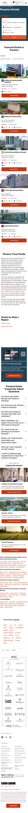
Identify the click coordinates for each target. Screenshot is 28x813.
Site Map (16, 768)
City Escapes (3, 561)
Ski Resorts (13, 565)
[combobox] (5, 59)
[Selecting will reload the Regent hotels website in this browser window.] (19, 663)
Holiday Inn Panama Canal (12, 116)
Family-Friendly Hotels (6, 582)
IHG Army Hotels (5, 755)
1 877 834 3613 (19, 776)
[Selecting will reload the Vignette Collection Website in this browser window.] (19, 669)
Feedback (3, 771)
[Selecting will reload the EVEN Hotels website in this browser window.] (19, 695)
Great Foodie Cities (13, 561)
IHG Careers (4, 746)
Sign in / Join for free (18, 3)
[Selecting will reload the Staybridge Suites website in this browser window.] (19, 714)
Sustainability (4, 757)
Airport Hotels (22, 565)
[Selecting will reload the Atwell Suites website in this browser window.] (8, 714)
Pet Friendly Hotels (13, 595)
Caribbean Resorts (14, 572)
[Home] (3, 650)
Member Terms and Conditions (6, 762)
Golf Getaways (20, 567)
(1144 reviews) (13, 88)
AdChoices (17, 762)
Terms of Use (4, 765)
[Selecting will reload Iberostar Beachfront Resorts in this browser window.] (8, 695)
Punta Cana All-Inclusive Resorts (15, 577)
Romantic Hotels (5, 565)
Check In (5, 25)
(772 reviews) (13, 233)
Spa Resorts (12, 567)
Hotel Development (19, 748)
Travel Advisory (18, 755)
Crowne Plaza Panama (11, 226)
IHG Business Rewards (20, 753)
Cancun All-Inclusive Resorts (13, 574)
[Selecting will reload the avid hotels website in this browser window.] (19, 708)
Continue (13, 805)
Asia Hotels (12, 602)
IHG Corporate (18, 760)
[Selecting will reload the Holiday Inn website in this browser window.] (19, 701)
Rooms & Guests (7, 30)
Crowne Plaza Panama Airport (13, 190)
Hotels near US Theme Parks (12, 584)
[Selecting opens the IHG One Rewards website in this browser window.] (14, 725)
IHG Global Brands (5, 748)
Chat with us (4, 753)
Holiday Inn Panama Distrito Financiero (13, 81)
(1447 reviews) (13, 160)
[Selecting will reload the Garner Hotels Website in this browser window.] (8, 708)
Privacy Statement (12, 800)
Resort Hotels (4, 567)
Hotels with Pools (17, 563)
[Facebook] (2, 737)
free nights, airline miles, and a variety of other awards (13, 291)
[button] (26, 3)
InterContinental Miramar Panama (15, 152)
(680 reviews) (13, 124)
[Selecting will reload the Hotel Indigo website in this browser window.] (19, 676)
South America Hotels (11, 605)
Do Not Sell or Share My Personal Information (7, 768)
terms (3, 797)
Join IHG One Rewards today (14, 293)
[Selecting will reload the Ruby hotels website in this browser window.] (19, 682)
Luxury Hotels (13, 593)
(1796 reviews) (13, 198)
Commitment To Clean (20, 757)
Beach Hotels (4, 572)
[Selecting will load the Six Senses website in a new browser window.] (8, 663)
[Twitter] (6, 737)
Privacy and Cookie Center (19, 766)
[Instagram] (10, 737)
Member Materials (5, 760)
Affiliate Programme (19, 751)
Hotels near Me (4, 593)
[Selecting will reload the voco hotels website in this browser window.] (8, 682)
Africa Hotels (8, 607)
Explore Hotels (18, 746)
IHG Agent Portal (5, 751)
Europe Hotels (4, 602)
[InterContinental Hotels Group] (4, 3)
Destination (6, 20)
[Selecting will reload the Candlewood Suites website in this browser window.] (19, 720)
